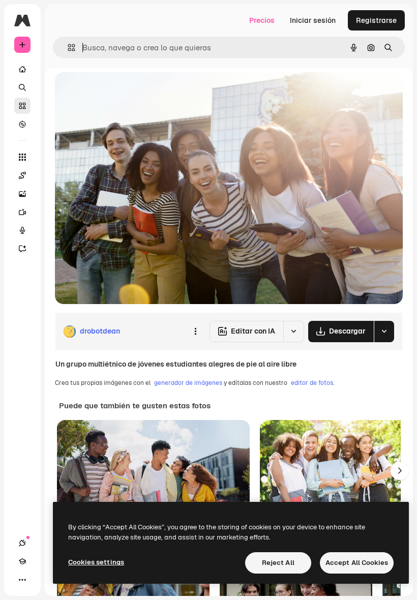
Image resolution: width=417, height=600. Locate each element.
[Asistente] (22, 249)
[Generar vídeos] (22, 212)
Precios (262, 20)
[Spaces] (22, 175)
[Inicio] (22, 69)
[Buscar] (22, 87)
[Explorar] (22, 124)
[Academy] (22, 561)
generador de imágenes (188, 383)
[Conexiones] (22, 543)
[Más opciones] (195, 331)
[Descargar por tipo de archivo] (384, 331)
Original (120, 91)
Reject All (278, 562)
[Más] (22, 580)
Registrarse (376, 20)
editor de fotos (312, 383)
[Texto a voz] (22, 230)
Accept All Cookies (356, 562)
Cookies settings (96, 562)
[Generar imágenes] (22, 194)
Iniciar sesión (313, 20)
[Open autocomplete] (67, 47)
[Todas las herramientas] (22, 157)
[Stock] (22, 106)
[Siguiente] (400, 471)
